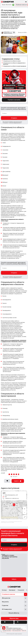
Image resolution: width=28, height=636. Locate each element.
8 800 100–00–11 (15, 498)
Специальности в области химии (12, 61)
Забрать (14, 579)
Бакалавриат (12, 590)
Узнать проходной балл (16, 630)
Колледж (4, 590)
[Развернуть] (25, 517)
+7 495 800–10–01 (8, 498)
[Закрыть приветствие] (1, 626)
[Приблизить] (25, 509)
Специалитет (21, 590)
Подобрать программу (7, 630)
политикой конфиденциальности (15, 122)
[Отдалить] (25, 512)
